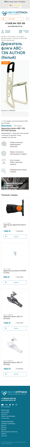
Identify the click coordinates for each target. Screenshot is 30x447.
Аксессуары (20, 36)
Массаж (3, 427)
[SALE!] (15, 85)
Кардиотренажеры (7, 421)
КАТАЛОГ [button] (12, 19)
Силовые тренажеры (8, 423)
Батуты (3, 429)
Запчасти (4, 414)
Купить (16, 236)
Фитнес (3, 425)
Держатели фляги (6, 38)
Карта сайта (9, 443)
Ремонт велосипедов (8, 416)
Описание (6, 125)
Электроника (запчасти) (9, 431)
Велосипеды (11, 36)
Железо (3, 434)
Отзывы (18, 125)
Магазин (3, 36)
